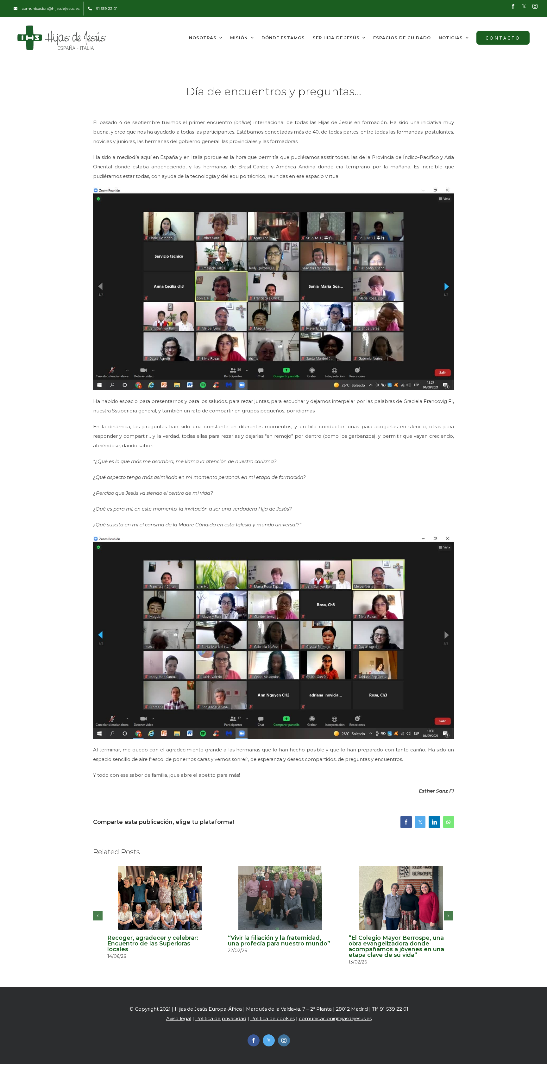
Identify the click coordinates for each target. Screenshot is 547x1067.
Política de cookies (272, 1018)
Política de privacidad (220, 1018)
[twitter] (269, 1040)
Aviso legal (178, 1018)
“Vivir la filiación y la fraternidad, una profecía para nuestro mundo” (279, 940)
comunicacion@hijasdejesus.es (335, 1018)
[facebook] (254, 1040)
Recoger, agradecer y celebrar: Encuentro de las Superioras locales (152, 943)
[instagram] (284, 1040)
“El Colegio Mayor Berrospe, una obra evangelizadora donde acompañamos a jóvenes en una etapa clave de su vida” (396, 946)
